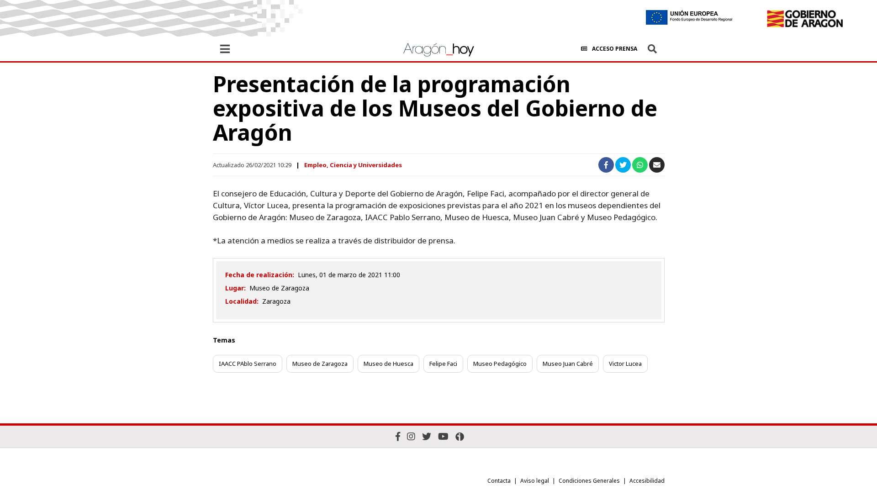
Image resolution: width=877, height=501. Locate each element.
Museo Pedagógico (500, 363)
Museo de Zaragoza (320, 363)
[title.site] (804, 19)
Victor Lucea (625, 363)
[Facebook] (398, 436)
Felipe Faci (443, 363)
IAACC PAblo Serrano (247, 363)
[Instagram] (411, 436)
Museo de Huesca (388, 363)
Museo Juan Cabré (568, 363)
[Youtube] (443, 436)
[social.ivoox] (459, 436)
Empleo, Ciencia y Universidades (353, 165)
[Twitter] (426, 436)
